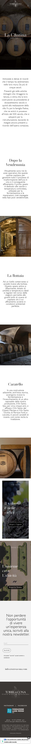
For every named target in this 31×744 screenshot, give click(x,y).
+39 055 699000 (16, 720)
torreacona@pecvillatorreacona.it (15, 721)
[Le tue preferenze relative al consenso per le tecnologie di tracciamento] (2, 741)
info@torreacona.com (16, 669)
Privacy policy (18, 733)
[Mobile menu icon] (27, 5)
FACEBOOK (22, 706)
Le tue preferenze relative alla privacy (17, 739)
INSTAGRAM (9, 706)
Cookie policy (12, 733)
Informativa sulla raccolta (9, 742)
